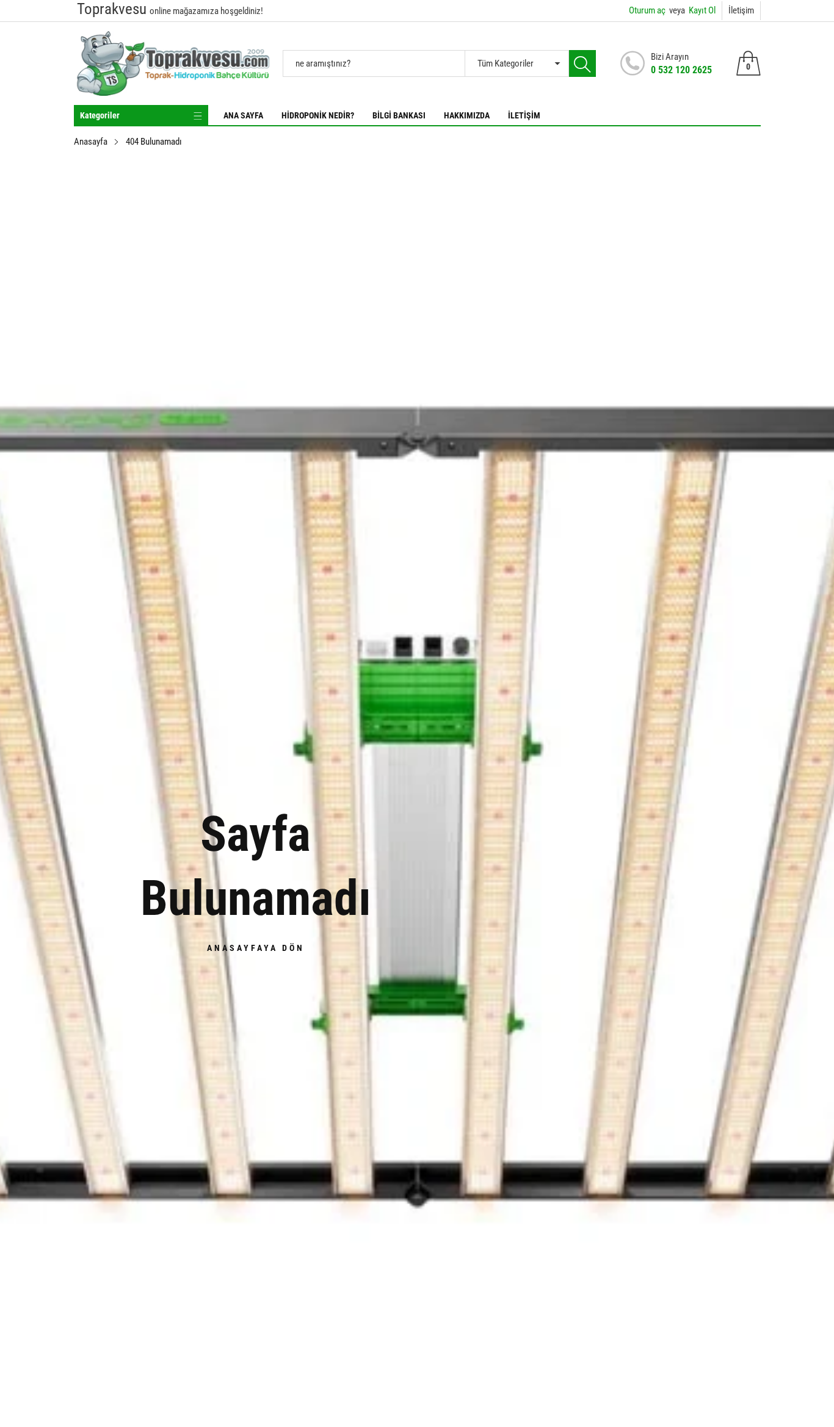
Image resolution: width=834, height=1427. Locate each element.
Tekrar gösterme (424, 779)
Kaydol (538, 751)
